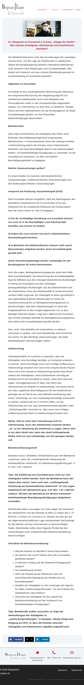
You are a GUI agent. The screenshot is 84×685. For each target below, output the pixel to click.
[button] (16, 639)
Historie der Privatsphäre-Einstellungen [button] (58, 679)
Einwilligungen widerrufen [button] (77, 679)
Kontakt (78, 9)
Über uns (54, 9)
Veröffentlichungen (67, 9)
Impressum (62, 670)
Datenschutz (77, 670)
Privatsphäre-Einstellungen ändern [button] (37, 679)
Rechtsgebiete (42, 9)
